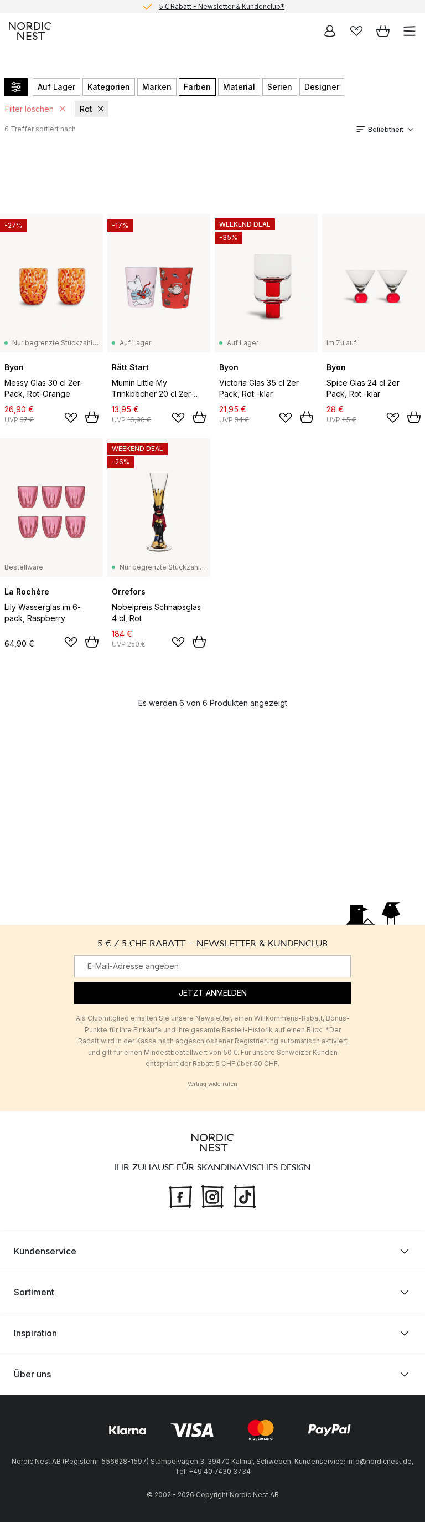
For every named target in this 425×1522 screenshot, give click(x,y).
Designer (321, 86)
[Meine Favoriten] (356, 31)
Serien (279, 86)
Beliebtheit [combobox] (385, 129)
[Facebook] (180, 1195)
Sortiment (34, 1292)
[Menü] (409, 31)
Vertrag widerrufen (212, 1084)
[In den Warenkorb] (92, 417)
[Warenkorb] (383, 31)
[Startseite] (30, 31)
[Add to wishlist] (71, 418)
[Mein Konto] (330, 31)
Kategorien (108, 86)
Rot (86, 109)
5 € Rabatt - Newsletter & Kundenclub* (221, 6)
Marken (157, 86)
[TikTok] (245, 1195)
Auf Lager (56, 86)
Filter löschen (29, 109)
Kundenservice (45, 1251)
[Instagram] (212, 1195)
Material (239, 86)
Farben (197, 86)
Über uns (32, 1374)
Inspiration (35, 1333)
